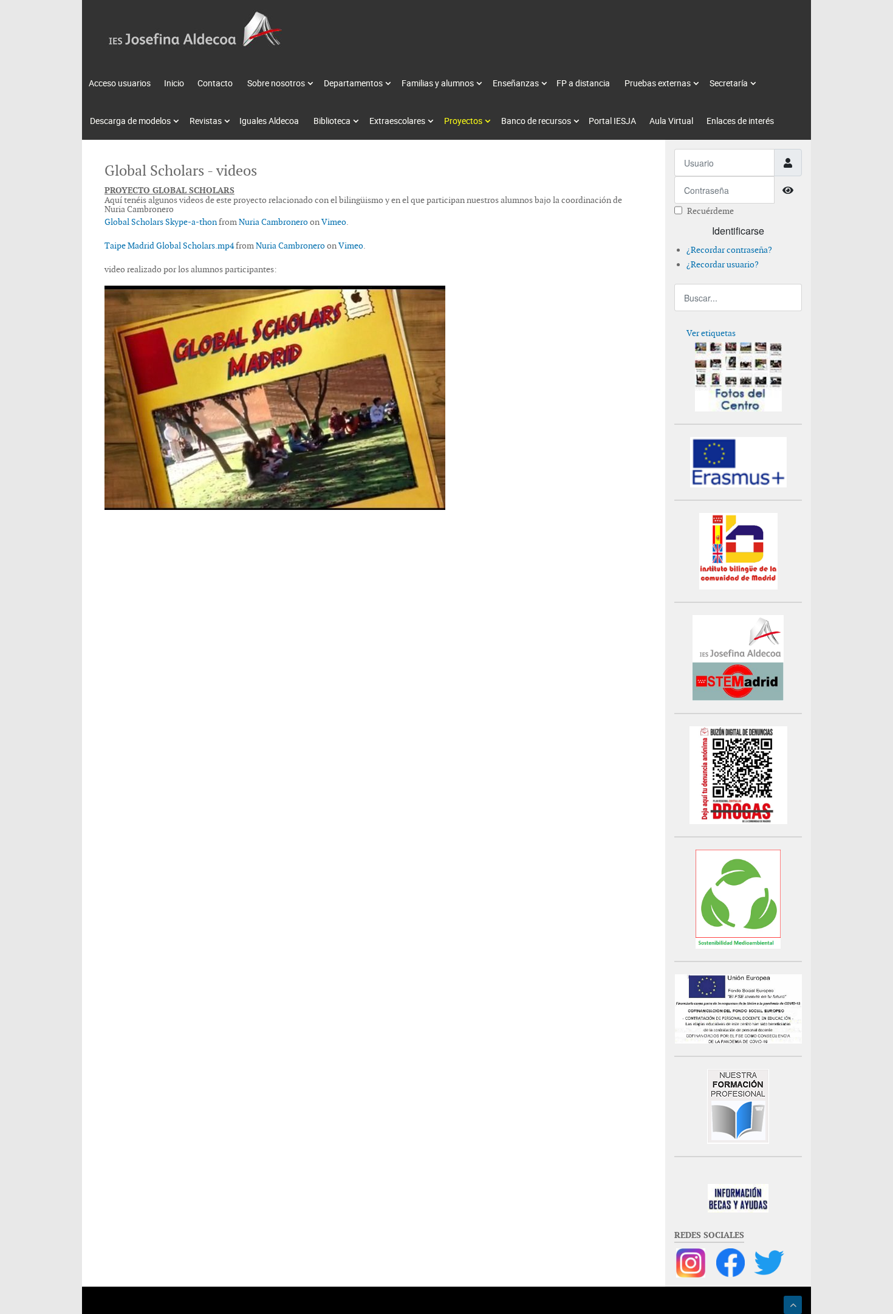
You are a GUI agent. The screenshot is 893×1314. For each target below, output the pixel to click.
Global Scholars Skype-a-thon (160, 221)
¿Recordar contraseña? (729, 249)
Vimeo (333, 221)
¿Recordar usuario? (722, 264)
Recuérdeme (710, 210)
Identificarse (738, 231)
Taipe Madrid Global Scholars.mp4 (169, 245)
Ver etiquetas (711, 333)
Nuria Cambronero (273, 221)
